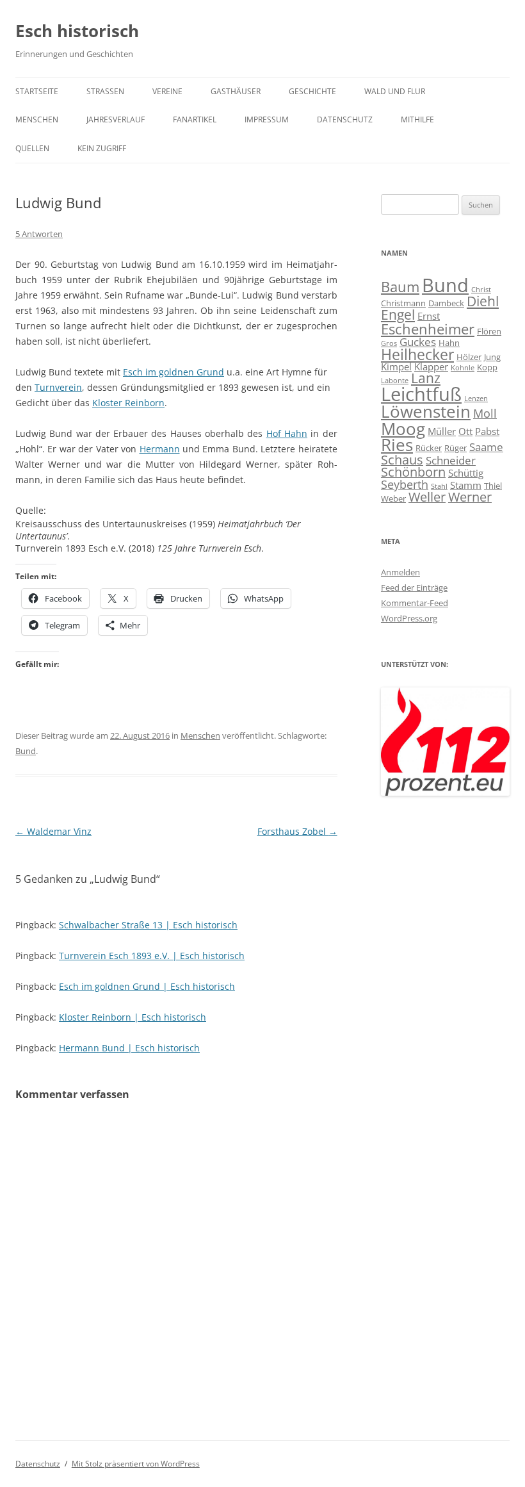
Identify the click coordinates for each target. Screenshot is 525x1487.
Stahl (439, 486)
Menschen (36, 119)
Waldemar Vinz (53, 831)
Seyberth (404, 484)
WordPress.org (409, 618)
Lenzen (476, 398)
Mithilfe (417, 119)
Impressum (267, 119)
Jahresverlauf (115, 119)
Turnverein (58, 387)
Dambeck (446, 303)
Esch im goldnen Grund (173, 372)
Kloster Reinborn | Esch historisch (132, 1017)
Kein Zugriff (101, 148)
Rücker (429, 448)
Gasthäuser (236, 91)
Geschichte (312, 91)
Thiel (493, 485)
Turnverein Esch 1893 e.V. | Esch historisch (152, 955)
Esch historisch (77, 30)
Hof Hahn (286, 433)
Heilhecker (417, 354)
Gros (389, 343)
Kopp (487, 367)
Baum (400, 286)
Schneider (451, 460)
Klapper (431, 366)
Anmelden (400, 572)
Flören (489, 331)
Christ (481, 289)
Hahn (449, 343)
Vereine (167, 91)
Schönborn (413, 472)
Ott (465, 431)
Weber (393, 498)
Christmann (403, 303)
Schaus (402, 459)
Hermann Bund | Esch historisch (129, 1048)
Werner (470, 496)
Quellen (32, 148)
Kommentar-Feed (414, 603)
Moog (403, 428)
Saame (486, 447)
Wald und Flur (394, 91)
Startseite (36, 91)
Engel (398, 315)
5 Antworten (39, 234)
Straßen (105, 91)
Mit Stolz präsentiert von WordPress (136, 1463)
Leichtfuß (421, 393)
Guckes (418, 341)
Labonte (394, 380)
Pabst (487, 431)
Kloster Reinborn (128, 403)
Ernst (428, 315)
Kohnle (462, 367)
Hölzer (468, 357)
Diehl (483, 301)
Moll (485, 413)
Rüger (455, 448)
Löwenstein (426, 411)
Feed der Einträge (414, 587)
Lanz (425, 378)
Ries (397, 445)
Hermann (160, 449)
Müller (442, 431)
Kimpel (396, 366)
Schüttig (465, 472)
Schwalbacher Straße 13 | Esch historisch (148, 925)
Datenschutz (345, 119)
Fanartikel (194, 119)
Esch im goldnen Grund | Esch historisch (147, 986)
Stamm (465, 485)
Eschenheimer (427, 328)
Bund (25, 751)
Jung (492, 357)
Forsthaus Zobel (297, 831)
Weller (427, 496)
